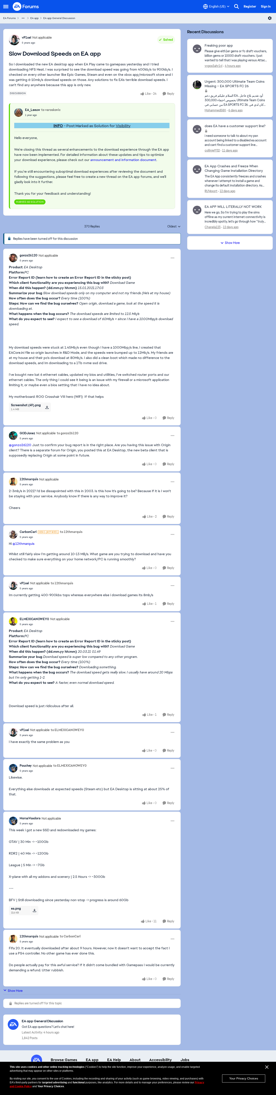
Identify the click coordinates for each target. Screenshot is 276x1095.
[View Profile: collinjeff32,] (197, 129)
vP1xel (26, 38)
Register (250, 6)
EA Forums (9, 18)
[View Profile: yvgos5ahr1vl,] (197, 48)
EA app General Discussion (59, 18)
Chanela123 (213, 227)
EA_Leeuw (32, 110)
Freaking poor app (219, 45)
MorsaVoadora (30, 818)
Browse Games (64, 1059)
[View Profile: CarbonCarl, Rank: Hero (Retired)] (13, 534)
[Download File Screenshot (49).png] (47, 407)
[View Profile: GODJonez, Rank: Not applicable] (13, 435)
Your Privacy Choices (243, 1078)
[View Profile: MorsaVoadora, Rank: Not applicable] (13, 821)
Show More (15, 991)
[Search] (236, 6)
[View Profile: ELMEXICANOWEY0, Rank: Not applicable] (13, 621)
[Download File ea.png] (34, 910)
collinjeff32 (212, 150)
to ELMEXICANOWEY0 (67, 730)
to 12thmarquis (71, 532)
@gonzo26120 (20, 445)
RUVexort (211, 191)
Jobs (184, 1059)
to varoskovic (51, 110)
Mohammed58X (215, 110)
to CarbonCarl (70, 936)
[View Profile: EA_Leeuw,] (18, 112)
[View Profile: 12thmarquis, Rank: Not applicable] (13, 481)
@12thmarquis (23, 543)
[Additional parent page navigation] (23, 18)
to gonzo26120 (67, 433)
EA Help (114, 1059)
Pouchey (26, 766)
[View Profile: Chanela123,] (197, 210)
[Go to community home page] (26, 6)
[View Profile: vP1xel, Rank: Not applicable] (14, 40)
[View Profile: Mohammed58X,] (197, 85)
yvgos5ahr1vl (213, 66)
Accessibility (160, 1059)
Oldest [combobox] (174, 226)
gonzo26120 (29, 255)
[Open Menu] (270, 18)
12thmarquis (29, 479)
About (135, 1059)
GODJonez (27, 433)
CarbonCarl (28, 532)
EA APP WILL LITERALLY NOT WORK (233, 207)
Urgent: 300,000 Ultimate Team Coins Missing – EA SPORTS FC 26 (235, 83)
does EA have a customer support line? (235, 126)
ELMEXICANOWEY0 (34, 619)
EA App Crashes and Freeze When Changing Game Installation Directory (234, 168)
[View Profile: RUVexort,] (197, 169)
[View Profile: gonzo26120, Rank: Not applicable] (13, 258)
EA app (34, 18)
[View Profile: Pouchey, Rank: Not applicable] (13, 768)
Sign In (266, 6)
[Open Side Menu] (6, 6)
